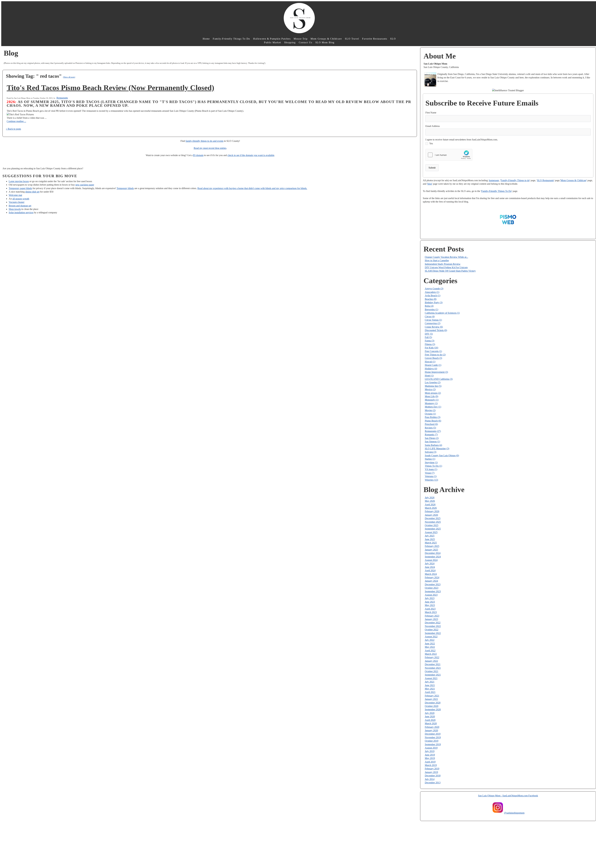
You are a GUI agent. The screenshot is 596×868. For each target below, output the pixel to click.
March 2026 (431, 508)
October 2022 (431, 629)
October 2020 (431, 706)
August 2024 (431, 560)
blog (429, 183)
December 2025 (432, 518)
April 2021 (430, 692)
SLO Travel (352, 38)
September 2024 (433, 556)
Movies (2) (430, 410)
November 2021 (433, 668)
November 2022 (433, 626)
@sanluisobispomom (514, 813)
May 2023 (430, 605)
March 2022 (431, 654)
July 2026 (429, 497)
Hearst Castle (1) (433, 365)
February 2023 (432, 615)
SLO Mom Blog (324, 42)
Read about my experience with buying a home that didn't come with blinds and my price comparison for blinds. (252, 188)
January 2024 (431, 581)
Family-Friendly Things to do (515, 180)
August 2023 (431, 595)
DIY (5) (429, 334)
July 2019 (429, 751)
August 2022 (431, 636)
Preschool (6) (431, 424)
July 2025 (429, 535)
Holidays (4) (431, 368)
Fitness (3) (430, 344)
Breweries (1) (431, 309)
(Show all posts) (69, 77)
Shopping (290, 42)
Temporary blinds (125, 188)
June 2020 (430, 716)
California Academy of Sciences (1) (442, 313)
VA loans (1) (431, 469)
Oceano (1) (430, 413)
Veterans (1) (431, 476)
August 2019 (431, 748)
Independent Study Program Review (443, 264)
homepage (494, 180)
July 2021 (429, 681)
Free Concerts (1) (433, 351)
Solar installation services (21, 212)
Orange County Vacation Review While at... (446, 257)
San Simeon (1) (432, 441)
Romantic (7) (431, 434)
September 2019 (433, 744)
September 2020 (433, 709)
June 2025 (430, 539)
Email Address (432, 126)
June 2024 (430, 567)
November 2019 (433, 737)
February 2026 (432, 511)
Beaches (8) (430, 299)
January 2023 (431, 619)
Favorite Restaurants (374, 38)
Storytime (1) (431, 462)
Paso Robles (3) (432, 417)
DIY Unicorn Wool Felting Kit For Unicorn (446, 267)
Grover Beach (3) (433, 358)
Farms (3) (429, 340)
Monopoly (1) (431, 399)
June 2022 (430, 643)
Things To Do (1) (433, 466)
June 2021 (430, 685)
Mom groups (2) (433, 393)
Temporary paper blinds (20, 188)
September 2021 (433, 674)
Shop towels (15, 209)
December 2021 (432, 664)
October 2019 (431, 741)
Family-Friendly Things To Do (231, 38)
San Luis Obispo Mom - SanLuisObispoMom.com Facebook (508, 795)
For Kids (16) (431, 347)
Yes (431, 143)
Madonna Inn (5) (433, 386)
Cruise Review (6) (434, 327)
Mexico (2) (430, 389)
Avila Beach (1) (432, 295)
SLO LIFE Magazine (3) (437, 448)
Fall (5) (428, 337)
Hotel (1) (429, 375)
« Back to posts (13, 129)
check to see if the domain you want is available (251, 155)
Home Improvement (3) (436, 372)
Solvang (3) (430, 452)
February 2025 (432, 546)
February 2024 (432, 577)
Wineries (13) (431, 480)
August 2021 (431, 678)
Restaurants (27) (433, 431)
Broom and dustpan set (20, 205)
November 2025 (433, 522)
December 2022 (432, 622)
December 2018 (432, 775)
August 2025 (431, 532)
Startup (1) (430, 459)
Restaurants (62, 98)
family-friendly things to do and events (204, 141)
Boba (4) (429, 306)
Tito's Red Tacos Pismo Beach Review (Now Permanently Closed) (110, 87)
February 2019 (432, 768)
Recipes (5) (430, 427)
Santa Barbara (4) (433, 445)
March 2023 (431, 612)
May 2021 (430, 688)
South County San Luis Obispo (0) (442, 455)
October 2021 (431, 671)
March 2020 (431, 723)
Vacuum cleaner (16, 202)
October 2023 (431, 588)
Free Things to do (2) (435, 354)
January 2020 (431, 730)
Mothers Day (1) (433, 406)
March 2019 (431, 765)
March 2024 (431, 574)
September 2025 (433, 528)
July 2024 (429, 563)
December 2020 (432, 702)
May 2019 (430, 758)
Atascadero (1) (432, 292)
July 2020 (429, 713)
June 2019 (430, 754)
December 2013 (432, 782)
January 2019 (431, 772)
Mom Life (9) (431, 396)
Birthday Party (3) (433, 302)
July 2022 (429, 640)
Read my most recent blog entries (210, 148)
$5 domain (198, 155)
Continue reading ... (16, 121)
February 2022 (432, 657)
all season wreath (20, 198)
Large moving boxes (19, 181)
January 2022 (431, 661)
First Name (430, 112)
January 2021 (431, 699)
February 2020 (432, 727)
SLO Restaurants (545, 180)
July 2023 (429, 598)
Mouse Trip (300, 38)
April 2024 (430, 570)
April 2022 (430, 650)
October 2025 (431, 525)
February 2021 (432, 695)
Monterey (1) (431, 403)
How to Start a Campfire (437, 260)
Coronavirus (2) (432, 323)
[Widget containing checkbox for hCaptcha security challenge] (448, 155)
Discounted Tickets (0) (436, 330)
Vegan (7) (429, 473)
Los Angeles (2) (432, 382)
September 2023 (433, 591)
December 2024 (432, 553)
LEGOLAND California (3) (439, 379)
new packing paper (84, 184)
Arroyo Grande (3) (434, 288)
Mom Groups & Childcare (326, 38)
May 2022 (430, 647)
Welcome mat (15, 195)
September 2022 (433, 633)
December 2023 (432, 584)
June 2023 (430, 601)
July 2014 (429, 779)
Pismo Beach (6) (433, 420)
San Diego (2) (432, 438)
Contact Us (305, 42)
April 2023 (430, 608)
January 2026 (431, 515)
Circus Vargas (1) (433, 320)
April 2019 (430, 761)
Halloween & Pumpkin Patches (272, 38)
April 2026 (430, 504)
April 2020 (430, 720)
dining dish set (32, 191)
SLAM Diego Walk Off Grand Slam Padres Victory (450, 271)
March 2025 (431, 542)
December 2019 (432, 734)
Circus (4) (430, 316)
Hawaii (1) (430, 361)
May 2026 (430, 501)
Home (206, 38)
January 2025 (431, 549)
